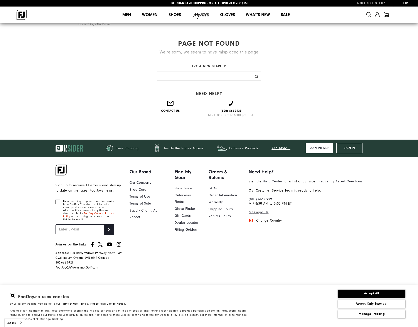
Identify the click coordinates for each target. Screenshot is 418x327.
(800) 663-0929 (260, 199)
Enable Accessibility (370, 3)
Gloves (227, 14)
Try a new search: (209, 66)
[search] (368, 15)
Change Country (269, 220)
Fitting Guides (186, 230)
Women (150, 14)
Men (126, 14)
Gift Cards (183, 216)
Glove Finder (185, 209)
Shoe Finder (184, 188)
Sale (285, 14)
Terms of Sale (140, 203)
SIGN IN (349, 148)
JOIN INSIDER (319, 148)
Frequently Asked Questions (340, 181)
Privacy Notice (89, 303)
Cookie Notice (116, 303)
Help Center (272, 181)
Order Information (223, 195)
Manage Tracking (372, 314)
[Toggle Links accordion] (149, 172)
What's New (258, 14)
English (11, 322)
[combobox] (14, 323)
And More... (280, 148)
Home (82, 24)
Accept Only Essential (372, 303)
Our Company (141, 183)
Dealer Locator (186, 223)
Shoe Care (138, 190)
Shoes (175, 14)
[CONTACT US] (170, 105)
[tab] (386, 15)
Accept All (371, 293)
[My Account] (377, 15)
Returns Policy (220, 216)
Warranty (216, 202)
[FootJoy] (22, 15)
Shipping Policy (221, 209)
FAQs (213, 188)
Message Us (258, 212)
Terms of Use (69, 303)
